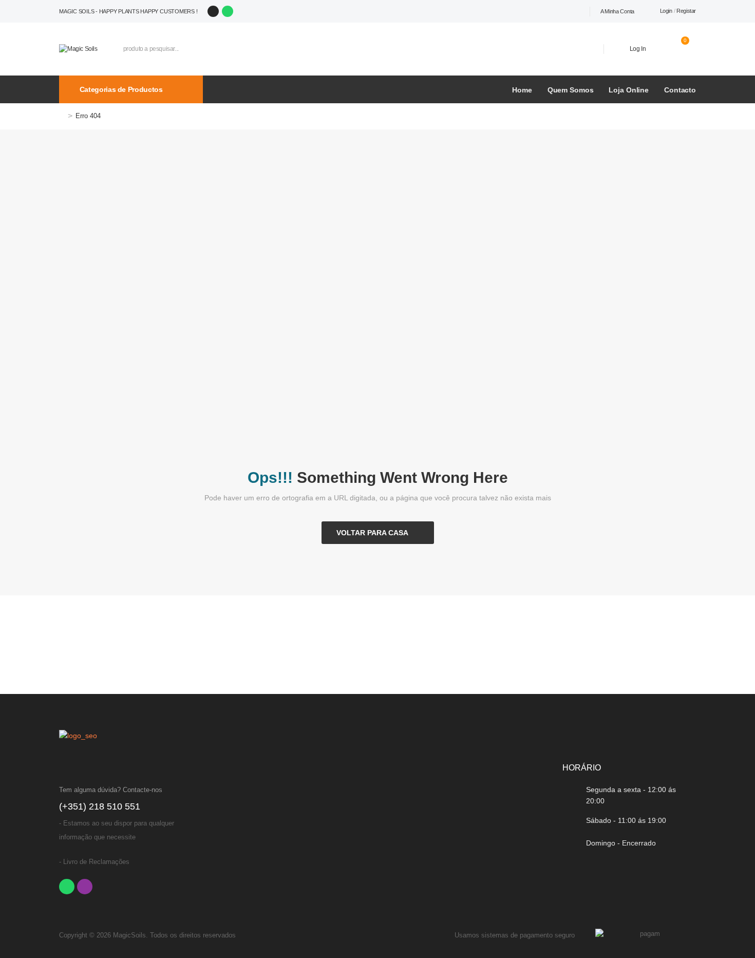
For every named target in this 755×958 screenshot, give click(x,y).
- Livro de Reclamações (94, 862)
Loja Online (629, 90)
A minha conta (617, 11)
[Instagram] (213, 11)
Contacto (680, 90)
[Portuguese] (550, 11)
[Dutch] (584, 11)
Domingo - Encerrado (621, 843)
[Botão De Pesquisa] (581, 49)
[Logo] (78, 48)
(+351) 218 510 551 (99, 806)
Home (522, 90)
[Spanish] (562, 11)
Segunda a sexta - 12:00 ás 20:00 (631, 795)
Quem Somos (571, 90)
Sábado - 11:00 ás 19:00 (626, 820)
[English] (573, 11)
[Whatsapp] (227, 11)
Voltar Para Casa (372, 533)
